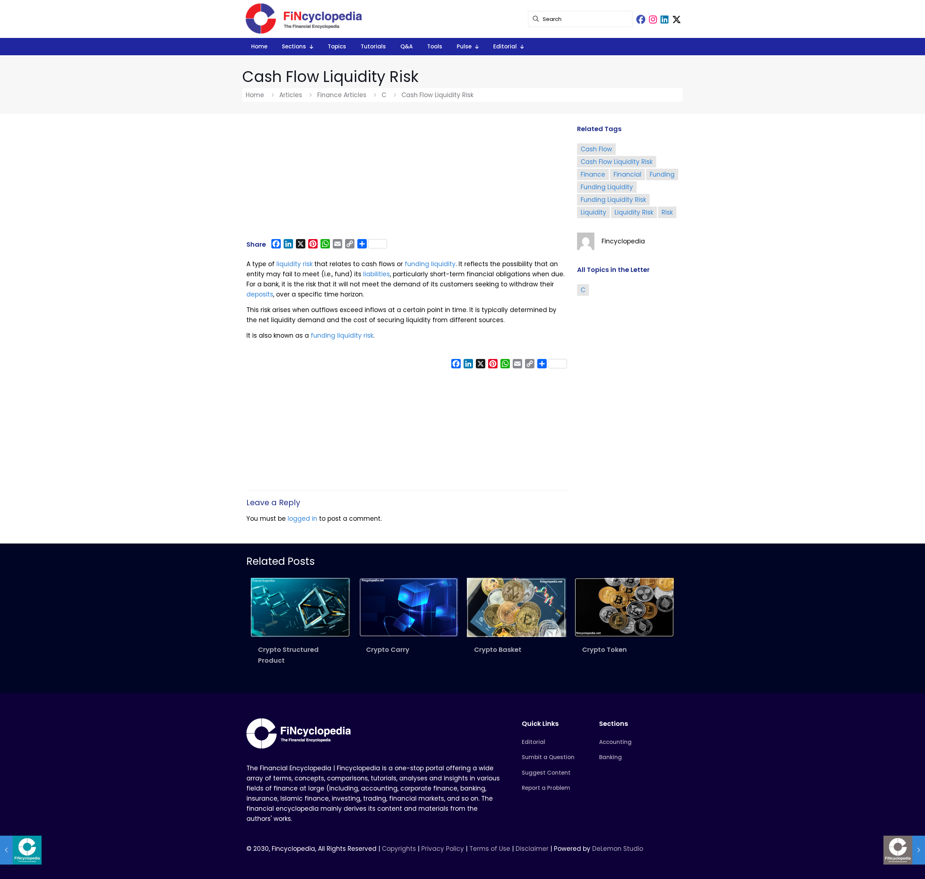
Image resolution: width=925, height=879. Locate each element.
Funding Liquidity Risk (613, 199)
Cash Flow (596, 149)
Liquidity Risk (634, 212)
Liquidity (593, 212)
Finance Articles (341, 95)
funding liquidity (430, 264)
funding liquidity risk (342, 335)
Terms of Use (489, 848)
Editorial (533, 742)
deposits (259, 294)
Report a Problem (546, 788)
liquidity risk (294, 264)
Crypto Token (604, 649)
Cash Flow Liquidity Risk (617, 161)
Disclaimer (532, 848)
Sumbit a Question (548, 757)
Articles (290, 95)
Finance (593, 174)
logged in (302, 518)
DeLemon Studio (617, 848)
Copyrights (400, 848)
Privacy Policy (442, 848)
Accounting (615, 742)
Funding (662, 174)
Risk (667, 212)
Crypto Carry (387, 649)
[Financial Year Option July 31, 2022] (904, 850)
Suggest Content (546, 772)
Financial (627, 174)
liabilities (376, 274)
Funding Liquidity (607, 187)
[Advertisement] (407, 179)
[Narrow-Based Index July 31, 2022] (21, 850)
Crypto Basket (497, 649)
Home (255, 95)
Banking (610, 757)
